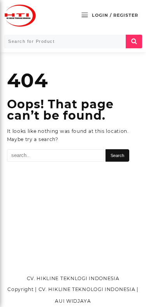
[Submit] (134, 41)
